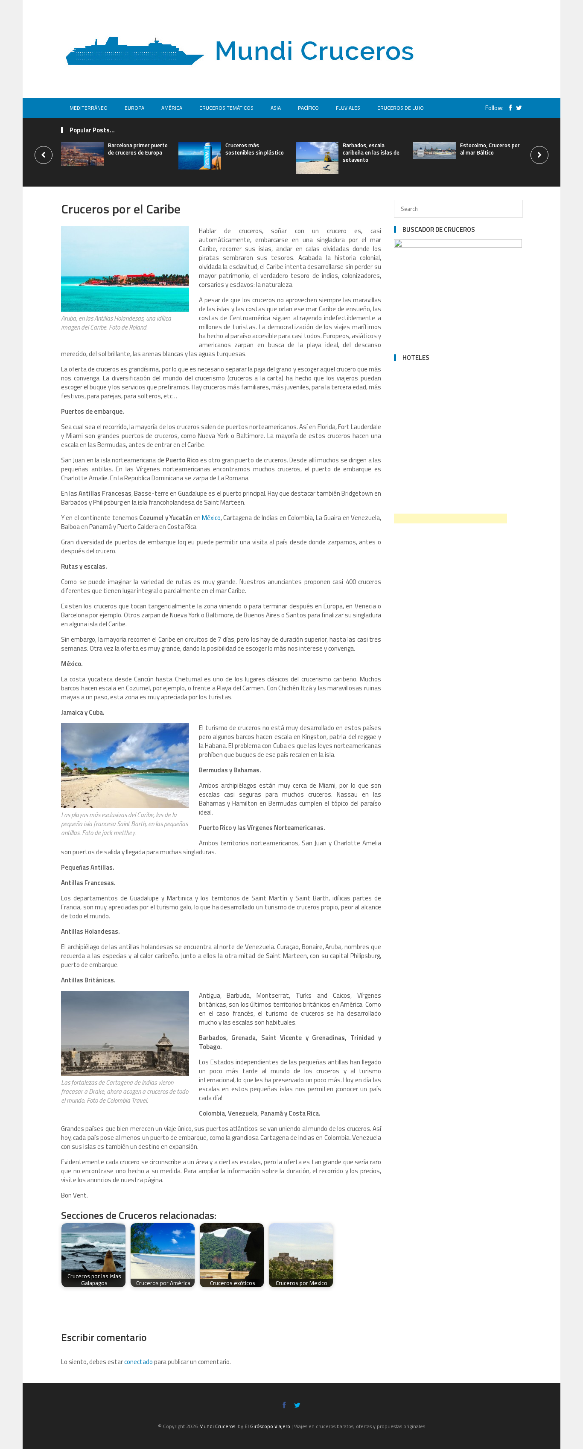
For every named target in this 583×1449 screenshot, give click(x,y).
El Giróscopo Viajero (267, 1426)
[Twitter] (517, 108)
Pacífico (308, 108)
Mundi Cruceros (217, 1426)
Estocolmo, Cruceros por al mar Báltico (490, 149)
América (171, 108)
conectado (138, 1362)
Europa (134, 108)
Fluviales (348, 108)
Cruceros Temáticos (226, 108)
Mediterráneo (89, 108)
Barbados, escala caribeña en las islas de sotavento (371, 152)
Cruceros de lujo (400, 108)
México (211, 518)
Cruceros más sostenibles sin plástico (254, 149)
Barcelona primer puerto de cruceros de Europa (138, 149)
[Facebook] (508, 108)
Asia (276, 108)
